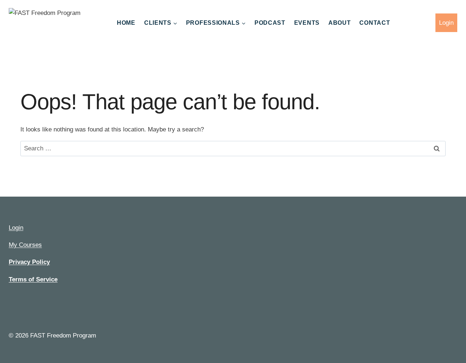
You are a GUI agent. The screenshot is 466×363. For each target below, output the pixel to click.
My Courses (25, 244)
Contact (374, 23)
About (339, 23)
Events (307, 23)
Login (446, 22)
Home (126, 23)
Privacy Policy (29, 262)
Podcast (269, 23)
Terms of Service (33, 279)
